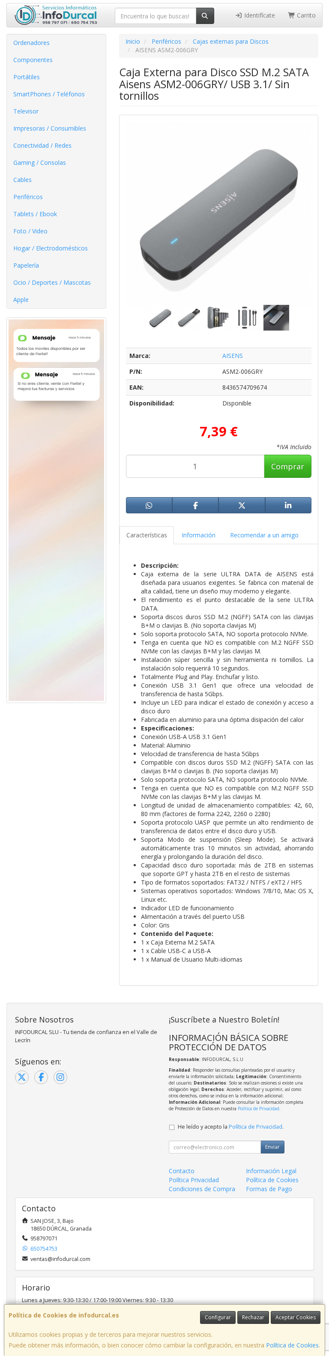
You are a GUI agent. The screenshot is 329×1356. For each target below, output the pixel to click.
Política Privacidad (194, 1180)
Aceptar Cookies (295, 1317)
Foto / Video (30, 231)
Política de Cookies (292, 1345)
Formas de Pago (269, 1189)
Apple (21, 299)
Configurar (218, 1317)
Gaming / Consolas (39, 162)
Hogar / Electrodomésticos (50, 248)
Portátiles (26, 77)
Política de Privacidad (258, 1109)
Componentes (33, 60)
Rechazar (253, 1317)
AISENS (232, 356)
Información (198, 535)
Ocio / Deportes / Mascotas (52, 282)
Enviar (272, 1146)
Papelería (26, 265)
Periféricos (28, 197)
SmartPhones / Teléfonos (49, 94)
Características (146, 535)
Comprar (287, 466)
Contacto (181, 1171)
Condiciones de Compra (202, 1189)
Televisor (26, 111)
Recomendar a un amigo (264, 535)
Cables (22, 180)
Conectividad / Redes (42, 145)
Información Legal (271, 1171)
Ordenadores (31, 43)
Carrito (305, 15)
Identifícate (258, 15)
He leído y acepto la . (231, 1126)
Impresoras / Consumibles (49, 128)
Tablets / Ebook (35, 214)
